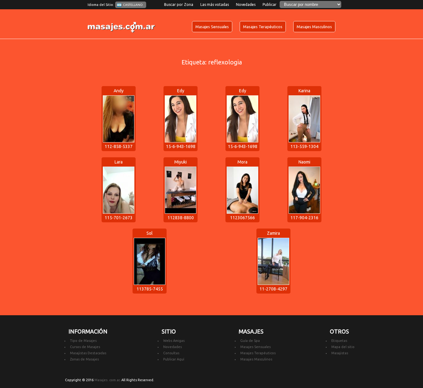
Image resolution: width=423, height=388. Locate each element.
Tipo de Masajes (83, 340)
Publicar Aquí (173, 359)
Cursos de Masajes (85, 347)
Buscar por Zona (178, 4)
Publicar (270, 4)
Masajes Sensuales (212, 26)
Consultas (171, 353)
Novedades (245, 4)
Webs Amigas (174, 340)
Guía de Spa (250, 340)
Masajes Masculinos (314, 26)
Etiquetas (339, 340)
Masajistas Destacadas (88, 353)
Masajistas (339, 353)
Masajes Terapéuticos (262, 26)
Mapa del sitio (343, 347)
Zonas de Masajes (84, 359)
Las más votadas (214, 4)
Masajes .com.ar (107, 380)
